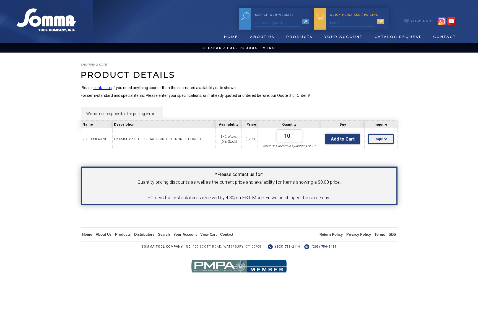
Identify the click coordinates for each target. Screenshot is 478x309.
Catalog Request (398, 37)
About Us (262, 37)
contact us (102, 87)
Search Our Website (274, 14)
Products (299, 37)
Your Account (343, 37)
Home (231, 37)
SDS (392, 234)
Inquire (381, 139)
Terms (380, 234)
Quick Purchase (354, 14)
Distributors (144, 234)
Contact (444, 37)
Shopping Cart (94, 64)
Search (164, 234)
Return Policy (331, 234)
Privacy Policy (358, 234)
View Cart (421, 21)
